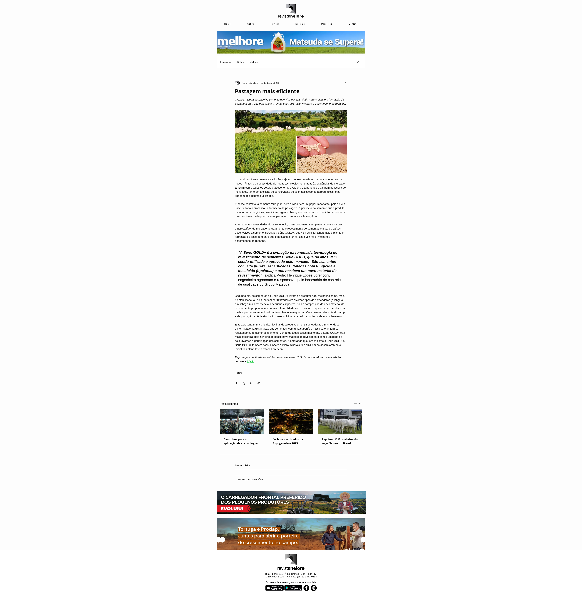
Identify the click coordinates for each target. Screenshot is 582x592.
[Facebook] (306, 588)
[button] (358, 62)
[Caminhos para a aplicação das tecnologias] (242, 421)
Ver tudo (358, 403)
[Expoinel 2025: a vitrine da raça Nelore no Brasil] (340, 421)
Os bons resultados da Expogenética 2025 (288, 441)
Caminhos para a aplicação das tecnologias (241, 441)
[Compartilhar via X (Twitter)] (243, 383)
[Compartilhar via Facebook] (236, 383)
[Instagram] (314, 588)
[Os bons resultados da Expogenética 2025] (291, 421)
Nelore (240, 62)
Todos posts (225, 62)
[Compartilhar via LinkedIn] (251, 383)
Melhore (254, 62)
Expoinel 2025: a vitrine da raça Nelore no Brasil (340, 441)
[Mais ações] (345, 83)
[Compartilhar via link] (258, 383)
